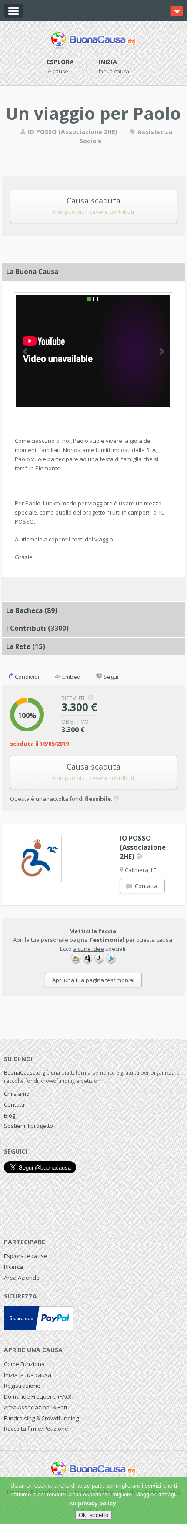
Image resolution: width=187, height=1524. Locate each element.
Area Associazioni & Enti (35, 1407)
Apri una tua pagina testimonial (93, 980)
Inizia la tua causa (27, 1375)
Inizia (108, 62)
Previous (25, 351)
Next (162, 351)
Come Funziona (24, 1364)
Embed (70, 677)
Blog (9, 1115)
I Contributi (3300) (37, 628)
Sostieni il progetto (28, 1126)
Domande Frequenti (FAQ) (37, 1396)
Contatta (145, 886)
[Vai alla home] (93, 38)
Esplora (60, 62)
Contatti (14, 1104)
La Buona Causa (32, 271)
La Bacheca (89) (31, 610)
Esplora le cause (25, 1256)
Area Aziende (22, 1277)
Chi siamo (17, 1094)
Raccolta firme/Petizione (36, 1428)
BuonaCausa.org (24, 1072)
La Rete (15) (25, 646)
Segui (110, 677)
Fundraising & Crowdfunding (41, 1418)
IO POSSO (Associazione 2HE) (71, 132)
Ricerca (13, 1267)
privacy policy (97, 1503)
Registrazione (22, 1386)
